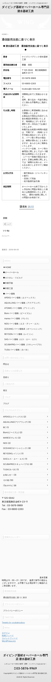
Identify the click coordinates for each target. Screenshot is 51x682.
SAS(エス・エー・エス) (13, 459)
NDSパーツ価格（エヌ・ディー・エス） (22, 323)
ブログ (6, 403)
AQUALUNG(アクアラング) (15, 422)
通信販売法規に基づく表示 (15, 597)
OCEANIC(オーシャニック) (15, 448)
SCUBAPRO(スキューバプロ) (16, 464)
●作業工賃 (8, 288)
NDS (5, 443)
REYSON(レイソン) (12, 453)
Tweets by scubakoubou (13, 622)
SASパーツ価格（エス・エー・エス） (21, 339)
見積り (6, 377)
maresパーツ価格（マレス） (17, 318)
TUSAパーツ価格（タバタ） (16, 349)
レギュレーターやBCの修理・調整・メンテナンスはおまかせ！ (25, 664)
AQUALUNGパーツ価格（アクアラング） (22, 303)
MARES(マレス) (10, 437)
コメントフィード (10, 638)
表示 (31, 206)
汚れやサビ (8, 485)
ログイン (6, 633)
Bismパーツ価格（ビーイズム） (18, 313)
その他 (6, 480)
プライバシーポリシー (13, 610)
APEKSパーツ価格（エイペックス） (20, 297)
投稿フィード (8, 635)
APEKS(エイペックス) (13, 416)
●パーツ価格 (9, 293)
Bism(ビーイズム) (11, 432)
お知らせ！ (8, 475)
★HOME (7, 267)
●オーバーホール (11, 272)
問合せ (6, 364)
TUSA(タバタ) (9, 469)
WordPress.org (9, 641)
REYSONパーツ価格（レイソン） (19, 334)
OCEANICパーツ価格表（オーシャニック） (23, 329)
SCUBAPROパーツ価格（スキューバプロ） (23, 344)
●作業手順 (8, 283)
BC (4, 427)
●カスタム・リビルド (13, 277)
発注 (5, 390)
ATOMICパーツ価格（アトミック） (20, 308)
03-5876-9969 (26, 668)
